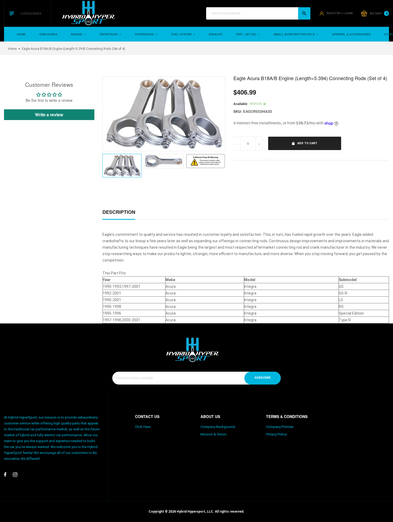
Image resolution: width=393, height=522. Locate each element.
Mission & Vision (213, 434)
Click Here (143, 427)
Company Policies (280, 427)
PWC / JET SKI (246, 34)
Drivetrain (108, 34)
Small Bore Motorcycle (294, 34)
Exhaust (216, 34)
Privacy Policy (276, 434)
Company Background (218, 427)
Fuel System (181, 34)
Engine (77, 34)
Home (21, 34)
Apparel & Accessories (351, 34)
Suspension (145, 34)
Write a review (49, 114)
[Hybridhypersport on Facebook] (5, 474)
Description (118, 211)
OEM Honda (48, 34)
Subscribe (263, 377)
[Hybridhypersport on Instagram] (15, 474)
